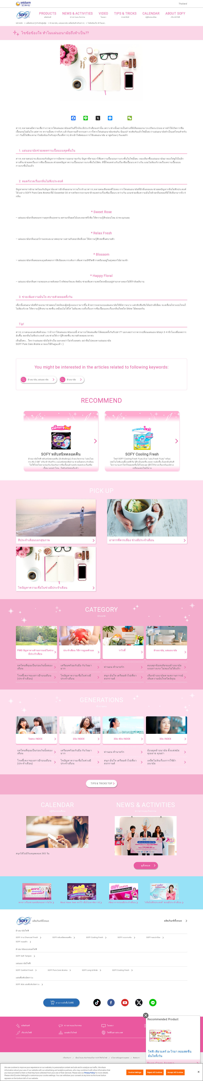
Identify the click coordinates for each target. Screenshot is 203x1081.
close (145, 1015)
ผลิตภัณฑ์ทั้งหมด (173, 920)
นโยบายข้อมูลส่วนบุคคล (120, 1058)
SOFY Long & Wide (90, 970)
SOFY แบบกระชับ (125, 937)
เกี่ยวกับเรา (67, 1058)
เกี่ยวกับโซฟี (26, 1033)
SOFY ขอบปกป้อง (153, 937)
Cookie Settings (134, 1072)
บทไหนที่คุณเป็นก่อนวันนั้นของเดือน (34, 667)
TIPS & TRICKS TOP (101, 783)
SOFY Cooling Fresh (94, 937)
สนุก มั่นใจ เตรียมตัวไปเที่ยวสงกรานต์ (120, 677)
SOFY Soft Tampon (24, 956)
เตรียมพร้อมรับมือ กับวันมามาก (76, 667)
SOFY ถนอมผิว (22, 942)
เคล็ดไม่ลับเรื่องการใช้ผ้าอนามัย (161, 762)
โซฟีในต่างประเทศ (115, 1033)
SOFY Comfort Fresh (24, 970)
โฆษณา (110, 1026)
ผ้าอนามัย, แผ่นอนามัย (38, 379)
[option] (61, 441)
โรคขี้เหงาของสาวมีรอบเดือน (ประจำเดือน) (34, 677)
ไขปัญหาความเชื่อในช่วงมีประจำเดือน (76, 677)
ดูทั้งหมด (145, 865)
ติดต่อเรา (136, 1058)
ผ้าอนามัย (71, 379)
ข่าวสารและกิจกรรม (73, 1026)
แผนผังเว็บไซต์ (70, 1033)
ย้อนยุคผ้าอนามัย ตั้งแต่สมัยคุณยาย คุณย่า (163, 752)
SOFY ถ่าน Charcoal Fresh (27, 937)
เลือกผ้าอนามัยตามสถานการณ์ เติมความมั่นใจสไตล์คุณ (165, 677)
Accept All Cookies (175, 1072)
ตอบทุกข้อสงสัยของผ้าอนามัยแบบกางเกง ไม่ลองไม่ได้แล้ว (164, 667)
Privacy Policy (89, 1073)
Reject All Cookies (154, 1072)
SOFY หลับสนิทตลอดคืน (62, 937)
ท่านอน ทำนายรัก (114, 666)
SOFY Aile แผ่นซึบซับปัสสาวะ (27, 984)
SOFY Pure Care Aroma (57, 970)
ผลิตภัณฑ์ (25, 1026)
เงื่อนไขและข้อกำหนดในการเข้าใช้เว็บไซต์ (91, 1058)
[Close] (199, 1072)
